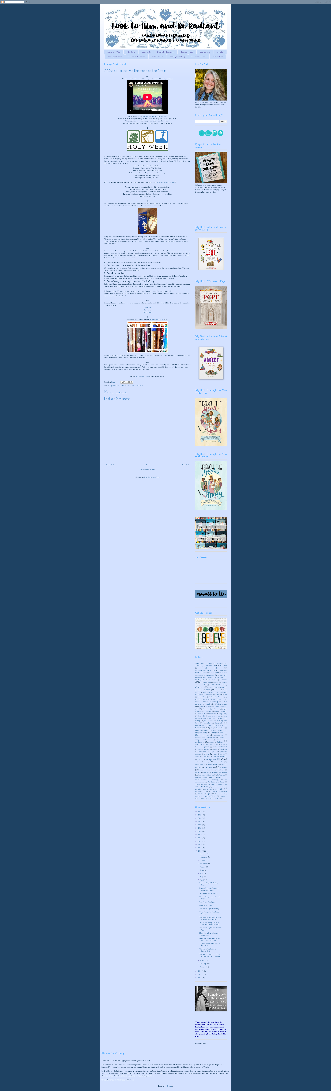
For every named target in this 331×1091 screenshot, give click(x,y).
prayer (206, 753)
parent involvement (220, 746)
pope (212, 751)
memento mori (219, 735)
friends (208, 704)
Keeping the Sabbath (203, 725)
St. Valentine (221, 775)
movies (221, 737)
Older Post (185, 465)
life (212, 728)
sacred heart (212, 764)
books (122, 385)
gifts (196, 709)
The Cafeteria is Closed (216, 782)
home (219, 716)
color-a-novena (219, 687)
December (203, 854)
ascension (224, 673)
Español (220, 52)
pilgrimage (223, 749)
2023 (200, 821)
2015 (200, 847)
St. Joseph (210, 775)
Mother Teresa (211, 737)
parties (200, 749)
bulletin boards (205, 682)
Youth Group (213, 798)
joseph (211, 721)
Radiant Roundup (220, 756)
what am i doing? (219, 794)
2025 (200, 815)
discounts (217, 690)
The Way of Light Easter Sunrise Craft (207, 950)
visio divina (214, 791)
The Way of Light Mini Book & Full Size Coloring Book (209, 955)
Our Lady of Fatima (212, 744)
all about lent (211, 665)
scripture (223, 767)
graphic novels (215, 709)
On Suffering (147, 312)
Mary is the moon (205, 905)
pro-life (222, 754)
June (202, 873)
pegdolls (206, 749)
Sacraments (205, 52)
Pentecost (215, 749)
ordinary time (199, 744)
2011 (200, 977)
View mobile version (147, 469)
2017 (200, 841)
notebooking (199, 742)
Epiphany (217, 694)
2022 (200, 824)
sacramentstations (200, 764)
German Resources (220, 706)
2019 (200, 834)
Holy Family (223, 714)
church (210, 687)
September (204, 863)
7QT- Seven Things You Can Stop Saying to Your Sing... (209, 923)
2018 (200, 838)
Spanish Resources (219, 772)
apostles (211, 673)
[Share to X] (126, 382)
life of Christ (220, 728)
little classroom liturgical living (208, 730)
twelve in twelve (218, 787)
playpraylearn (202, 751)
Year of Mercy (210, 796)
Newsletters (218, 57)
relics (200, 759)
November (204, 857)
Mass (207, 735)
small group (206, 772)
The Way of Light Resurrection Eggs (210, 928)
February (203, 963)
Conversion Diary (142, 376)
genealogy (209, 706)
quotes (197, 756)
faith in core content (208, 699)
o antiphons (211, 742)
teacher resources (200, 780)
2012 (200, 974)
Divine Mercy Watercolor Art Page (209, 898)
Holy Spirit (201, 716)
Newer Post (110, 465)
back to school (211, 675)
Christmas (199, 687)
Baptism (222, 675)
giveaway (205, 709)
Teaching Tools (187, 52)
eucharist (201, 697)
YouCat (204, 798)
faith (196, 699)
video (221, 789)
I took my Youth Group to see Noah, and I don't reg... (209, 939)
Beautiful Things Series (203, 677)
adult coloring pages (216, 663)
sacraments (219, 762)
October (203, 860)
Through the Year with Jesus (204, 784)
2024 (200, 818)
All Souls (211, 668)
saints (197, 767)
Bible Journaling (177, 57)
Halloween (201, 713)
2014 (200, 851)
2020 (200, 831)
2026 (200, 811)
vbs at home (208, 789)
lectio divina (220, 725)
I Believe (221, 718)
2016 (200, 844)
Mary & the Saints (136, 57)
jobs (205, 721)
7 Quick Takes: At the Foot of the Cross (209, 944)
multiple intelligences (202, 740)
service (202, 770)
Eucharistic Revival (216, 697)
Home (148, 465)
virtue (205, 791)
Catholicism (215, 684)
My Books (131, 52)
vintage (197, 791)
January (197, 721)
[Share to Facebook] (129, 382)
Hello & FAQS (113, 52)
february (205, 702)
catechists (217, 682)
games (201, 706)
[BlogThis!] (124, 382)
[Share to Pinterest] (131, 382)
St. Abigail (202, 775)
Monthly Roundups (165, 52)
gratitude (208, 711)
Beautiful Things (198, 57)
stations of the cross (201, 777)
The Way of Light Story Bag (209, 908)
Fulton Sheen (157, 57)
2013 (200, 971)
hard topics (212, 714)
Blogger (169, 1086)
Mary (197, 734)
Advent (198, 665)
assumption (200, 675)
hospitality (212, 718)
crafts (208, 689)
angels (205, 673)
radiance (206, 756)
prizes (215, 754)
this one (145, 116)
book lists (213, 680)
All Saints (223, 665)
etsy (226, 694)
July (201, 870)
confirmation (199, 690)
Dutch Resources (208, 692)
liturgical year (217, 732)
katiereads (219, 723)
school (209, 767)
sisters (197, 772)
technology (215, 780)
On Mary (147, 310)
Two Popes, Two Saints (207, 902)
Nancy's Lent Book (156, 319)
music (219, 740)
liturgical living (201, 732)
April (202, 880)
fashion (197, 702)
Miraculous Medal (200, 737)
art (217, 672)
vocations (224, 791)
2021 (200, 828)
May (202, 876)
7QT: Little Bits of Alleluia (208, 893)
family (221, 699)
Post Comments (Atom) (152, 477)
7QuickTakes (114, 385)
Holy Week (211, 716)
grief (216, 711)
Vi (215, 789)
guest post (223, 711)
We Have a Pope (204, 793)
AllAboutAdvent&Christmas (205, 670)
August (202, 867)
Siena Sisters (211, 770)
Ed (217, 692)
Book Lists (146, 52)
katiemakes (207, 723)
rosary (207, 762)
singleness (221, 770)
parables (206, 747)
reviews (197, 762)
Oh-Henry (220, 742)
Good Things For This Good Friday (209, 913)
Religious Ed (213, 759)
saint (222, 764)
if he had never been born (166, 182)
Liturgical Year (115, 57)
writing (197, 796)
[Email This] (121, 382)
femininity (215, 702)
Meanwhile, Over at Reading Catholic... (209, 934)
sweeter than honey (217, 777)
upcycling (198, 789)
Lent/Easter (139, 385)
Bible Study (219, 677)
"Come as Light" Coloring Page (208, 884)
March (202, 960)
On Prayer (147, 307)
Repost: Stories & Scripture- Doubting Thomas (209, 889)
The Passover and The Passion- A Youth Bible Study (210, 918)
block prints (199, 680)
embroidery (209, 694)
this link (171, 367)
